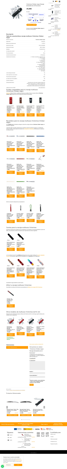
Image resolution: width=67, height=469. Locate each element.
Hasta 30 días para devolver (7, 424)
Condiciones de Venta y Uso (32, 451)
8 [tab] (29, 419)
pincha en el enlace (19, 460)
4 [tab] (25, 419)
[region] (13, 461)
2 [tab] (22, 419)
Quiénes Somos (26, 451)
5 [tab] (26, 419)
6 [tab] (27, 419)
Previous (7, 407)
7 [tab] (28, 419)
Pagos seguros (44, 424)
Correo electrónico (33, 375)
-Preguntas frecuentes (53, 443)
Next (44, 407)
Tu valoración (33, 360)
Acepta (18, 464)
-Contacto (51, 436)
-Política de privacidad (53, 439)
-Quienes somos (52, 434)
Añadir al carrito (31, 24)
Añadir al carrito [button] (10, 115)
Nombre (31, 371)
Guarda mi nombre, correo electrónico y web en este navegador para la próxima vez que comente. (37, 381)
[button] (2, 466)
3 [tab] (23, 419)
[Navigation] (59, 1)
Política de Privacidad (40, 451)
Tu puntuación (33, 358)
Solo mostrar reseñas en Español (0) (36, 344)
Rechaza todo (8, 464)
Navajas (11, 390)
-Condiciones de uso (53, 441)
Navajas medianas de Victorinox (19, 390)
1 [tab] (21, 419)
